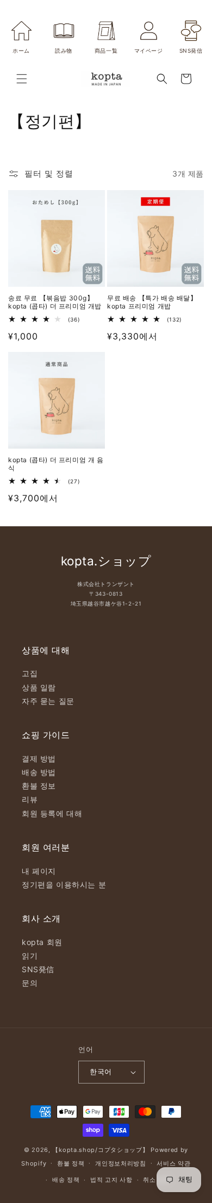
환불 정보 (39, 785)
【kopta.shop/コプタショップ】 (100, 1150)
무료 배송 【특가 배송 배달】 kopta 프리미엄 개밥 (152, 302)
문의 (30, 982)
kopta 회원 (42, 942)
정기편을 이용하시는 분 (64, 884)
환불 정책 (71, 1163)
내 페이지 (39, 871)
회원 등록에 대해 (52, 813)
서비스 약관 (173, 1163)
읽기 (30, 955)
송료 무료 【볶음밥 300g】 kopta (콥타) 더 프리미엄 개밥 (55, 302)
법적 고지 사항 (111, 1179)
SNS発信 (38, 969)
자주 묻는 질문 (48, 701)
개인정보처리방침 (120, 1163)
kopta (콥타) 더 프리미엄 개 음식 (56, 464)
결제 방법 (39, 758)
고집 (30, 673)
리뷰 (30, 799)
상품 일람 (39, 687)
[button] (22, 79)
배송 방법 (39, 772)
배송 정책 (66, 1179)
